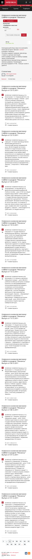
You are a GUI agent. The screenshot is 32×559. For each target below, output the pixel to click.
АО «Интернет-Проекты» (10, 553)
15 (11, 544)
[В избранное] (3, 98)
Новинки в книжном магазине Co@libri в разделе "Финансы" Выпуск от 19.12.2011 (14, 223)
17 (19, 544)
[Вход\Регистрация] (26, 2)
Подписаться (10, 21)
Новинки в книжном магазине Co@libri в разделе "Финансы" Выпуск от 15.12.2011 (14, 270)
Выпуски (5, 8)
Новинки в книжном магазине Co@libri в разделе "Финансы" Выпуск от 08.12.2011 (14, 408)
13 (28, 541)
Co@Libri (21, 49)
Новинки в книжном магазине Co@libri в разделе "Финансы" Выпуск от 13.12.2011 (14, 316)
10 (16, 541)
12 (24, 541)
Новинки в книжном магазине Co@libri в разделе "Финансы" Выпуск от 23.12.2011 (14, 88)
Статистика (6, 71)
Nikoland (13, 555)
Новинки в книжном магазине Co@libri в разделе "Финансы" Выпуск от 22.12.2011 (14, 133)
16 (15, 544)
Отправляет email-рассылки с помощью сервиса (16, 5)
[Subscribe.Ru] (11, 2)
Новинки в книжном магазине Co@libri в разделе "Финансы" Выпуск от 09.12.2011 (14, 361)
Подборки (26, 8)
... (6, 541)
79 (24, 544)
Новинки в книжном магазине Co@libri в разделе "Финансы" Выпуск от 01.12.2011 (14, 496)
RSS (18, 29)
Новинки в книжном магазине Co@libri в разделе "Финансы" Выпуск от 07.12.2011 (14, 453)
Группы (15, 8)
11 (20, 541)
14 (7, 544)
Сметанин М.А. (9, 43)
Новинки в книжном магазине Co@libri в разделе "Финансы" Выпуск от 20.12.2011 (14, 180)
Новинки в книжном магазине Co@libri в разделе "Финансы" (14, 16)
